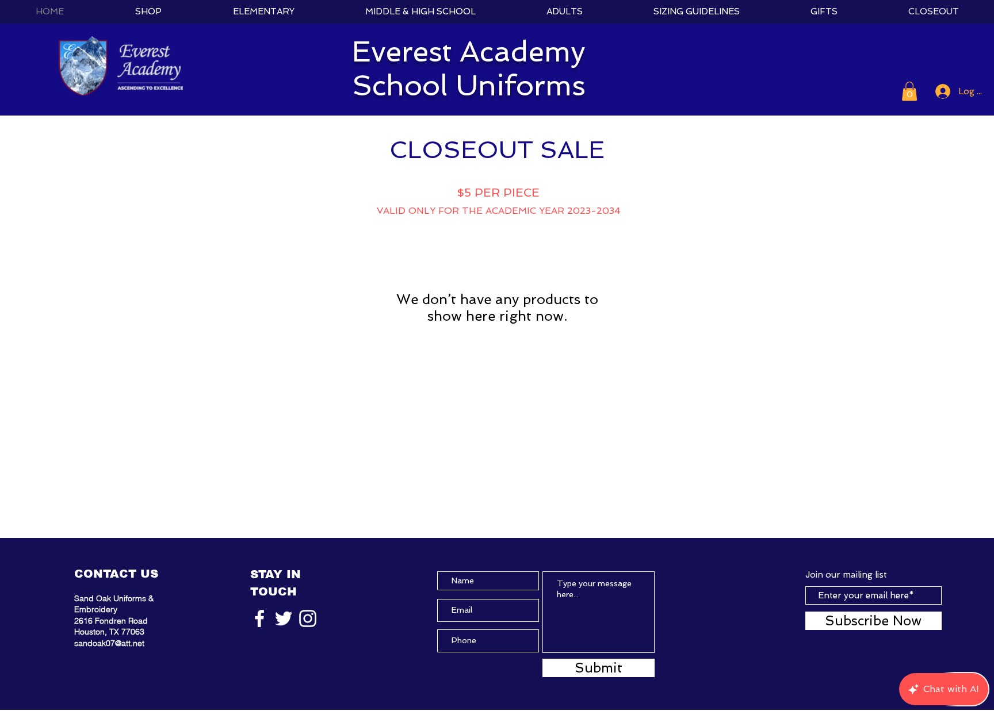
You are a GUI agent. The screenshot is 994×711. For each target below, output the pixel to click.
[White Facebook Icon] (259, 618)
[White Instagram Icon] (307, 618)
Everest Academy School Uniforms (469, 68)
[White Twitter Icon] (283, 618)
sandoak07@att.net (109, 643)
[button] (909, 91)
